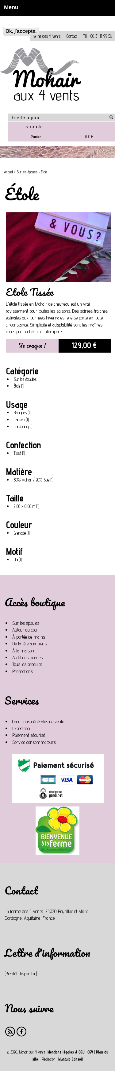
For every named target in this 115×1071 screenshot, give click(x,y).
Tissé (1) (20, 453)
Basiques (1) (23, 413)
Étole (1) (20, 386)
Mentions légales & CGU (66, 1052)
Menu (9, 7)
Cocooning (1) (24, 427)
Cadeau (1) (22, 420)
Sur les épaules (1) (28, 380)
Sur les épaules (27, 172)
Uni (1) (19, 560)
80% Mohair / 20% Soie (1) (35, 480)
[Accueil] (43, 77)
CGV (90, 1052)
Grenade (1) (23, 533)
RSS (10, 1031)
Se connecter (34, 126)
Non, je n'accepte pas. (22, 18)
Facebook (21, 1031)
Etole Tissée (29, 292)
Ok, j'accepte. (21, 31)
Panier (36, 136)
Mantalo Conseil (70, 1059)
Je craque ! (32, 345)
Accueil (8, 172)
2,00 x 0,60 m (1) (28, 507)
